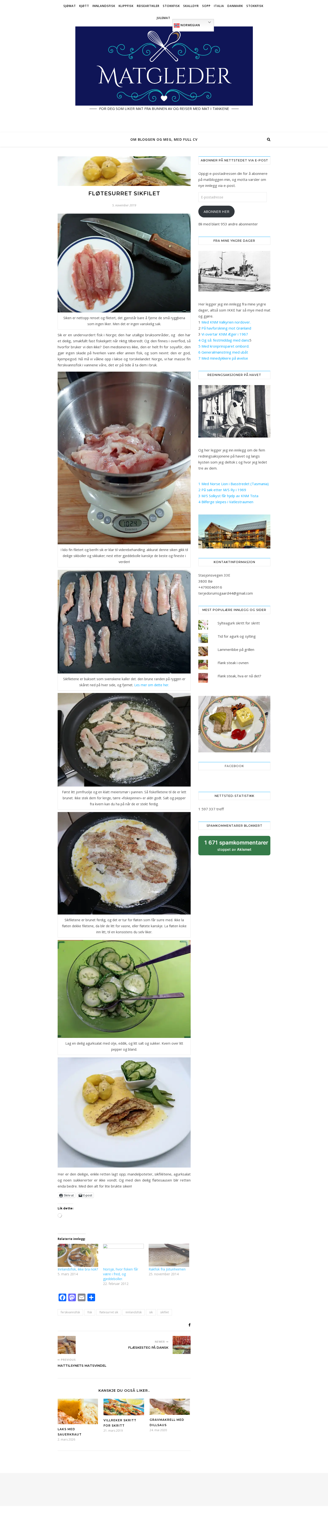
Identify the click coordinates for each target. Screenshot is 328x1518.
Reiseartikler (148, 6)
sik (151, 1312)
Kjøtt (84, 6)
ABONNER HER (216, 211)
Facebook (234, 766)
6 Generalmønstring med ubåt (223, 352)
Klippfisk (126, 6)
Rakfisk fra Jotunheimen (167, 1269)
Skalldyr (191, 6)
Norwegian (190, 25)
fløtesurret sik (108, 1312)
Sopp (206, 6)
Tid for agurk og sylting (237, 636)
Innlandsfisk (103, 6)
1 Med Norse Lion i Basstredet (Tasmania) (233, 483)
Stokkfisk (171, 6)
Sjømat (69, 6)
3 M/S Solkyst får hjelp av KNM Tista (228, 495)
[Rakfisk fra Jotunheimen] (169, 1255)
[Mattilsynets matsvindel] (67, 1345)
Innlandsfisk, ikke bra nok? (78, 1269)
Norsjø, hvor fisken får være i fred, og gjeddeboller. (120, 1274)
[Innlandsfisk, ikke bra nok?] (78, 1255)
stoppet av (236, 847)
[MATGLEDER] (164, 78)
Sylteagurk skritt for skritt (239, 623)
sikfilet (164, 1312)
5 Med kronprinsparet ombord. (223, 346)
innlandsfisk (134, 1312)
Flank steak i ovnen (233, 662)
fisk (89, 1312)
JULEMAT (163, 18)
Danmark (235, 6)
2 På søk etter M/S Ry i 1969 (222, 489)
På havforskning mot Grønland (226, 328)
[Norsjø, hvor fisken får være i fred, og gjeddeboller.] (123, 1255)
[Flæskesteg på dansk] (182, 1345)
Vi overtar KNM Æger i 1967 (224, 334)
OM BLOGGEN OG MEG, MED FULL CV (164, 139)
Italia (219, 6)
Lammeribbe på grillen (236, 649)
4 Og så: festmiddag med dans (223, 340)
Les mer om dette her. (151, 685)
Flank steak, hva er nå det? (239, 675)
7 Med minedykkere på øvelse (223, 358)
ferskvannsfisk (70, 1312)
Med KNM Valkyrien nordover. (226, 322)
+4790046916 (210, 587)
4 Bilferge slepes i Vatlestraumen (225, 501)
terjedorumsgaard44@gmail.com (225, 593)
